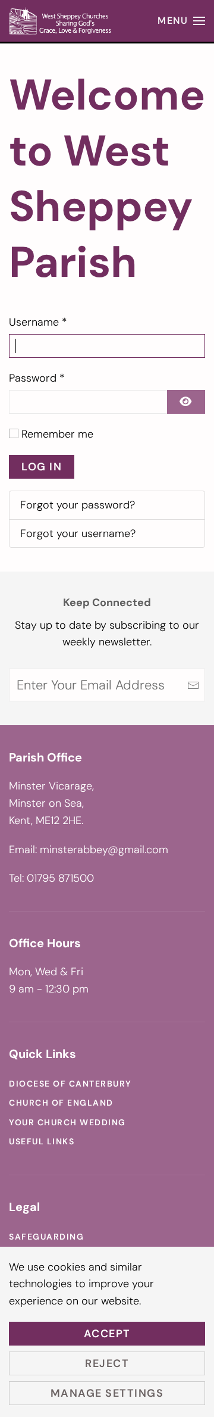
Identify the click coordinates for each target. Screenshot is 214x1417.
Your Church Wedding (67, 1122)
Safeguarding (46, 1236)
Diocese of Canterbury (70, 1083)
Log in (41, 467)
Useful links (41, 1141)
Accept (107, 1334)
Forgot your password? (77, 505)
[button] (181, 21)
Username (38, 322)
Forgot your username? (78, 533)
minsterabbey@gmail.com (104, 849)
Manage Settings (107, 1393)
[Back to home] (61, 21)
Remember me (57, 434)
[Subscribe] (193, 685)
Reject (107, 1363)
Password (37, 378)
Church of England (61, 1102)
